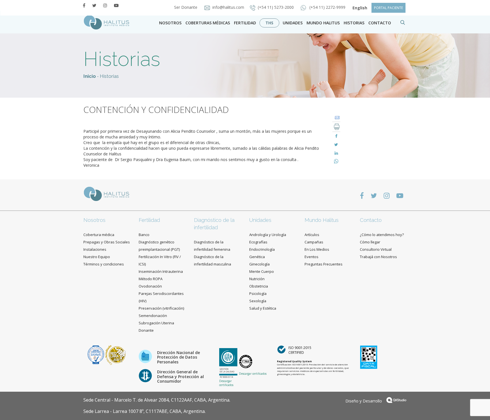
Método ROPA (150, 278)
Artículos (312, 234)
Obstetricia (258, 286)
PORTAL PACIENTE (388, 7)
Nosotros (170, 22)
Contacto (371, 220)
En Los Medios (317, 249)
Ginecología (259, 264)
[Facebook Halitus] (84, 5)
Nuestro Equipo (96, 256)
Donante (146, 330)
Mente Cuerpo (261, 271)
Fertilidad (245, 22)
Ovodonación (150, 286)
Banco (144, 234)
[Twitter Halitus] (94, 5)
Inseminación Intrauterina (161, 271)
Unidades (293, 22)
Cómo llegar (370, 242)
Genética (257, 256)
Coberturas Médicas (207, 22)
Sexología (257, 300)
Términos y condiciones (103, 264)
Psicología (258, 293)
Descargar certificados (226, 383)
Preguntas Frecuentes (324, 264)
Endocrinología (262, 249)
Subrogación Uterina (156, 322)
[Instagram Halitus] (105, 5)
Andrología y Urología (267, 234)
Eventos (311, 256)
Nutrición (257, 278)
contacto (379, 22)
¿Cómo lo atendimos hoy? (382, 234)
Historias (354, 22)
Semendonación (153, 315)
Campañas (314, 242)
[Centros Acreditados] (96, 354)
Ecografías (258, 242)
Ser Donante (186, 7)
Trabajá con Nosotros (378, 256)
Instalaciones (94, 249)
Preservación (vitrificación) (161, 308)
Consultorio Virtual (376, 249)
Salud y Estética (262, 308)
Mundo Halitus (323, 22)
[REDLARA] (115, 354)
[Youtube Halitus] (116, 5)
